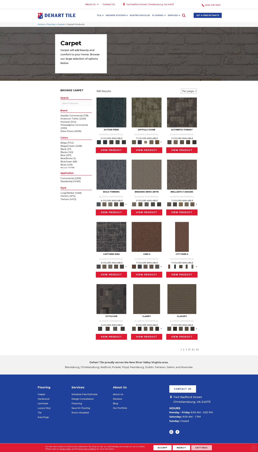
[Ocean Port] (105, 142)
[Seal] (121, 204)
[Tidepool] (111, 112)
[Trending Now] (147, 174)
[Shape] (111, 174)
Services (173, 15)
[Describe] (145, 329)
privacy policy (65, 449)
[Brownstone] (111, 142)
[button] (102, 15)
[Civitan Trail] (107, 329)
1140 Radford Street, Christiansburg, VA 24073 (150, 4)
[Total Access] (159, 204)
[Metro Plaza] (151, 266)
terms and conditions (87, 449)
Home (41, 24)
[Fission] (116, 204)
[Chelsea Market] (147, 237)
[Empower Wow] (186, 204)
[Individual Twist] (182, 142)
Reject (181, 447)
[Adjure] (157, 329)
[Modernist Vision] (145, 142)
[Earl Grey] (117, 142)
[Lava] (110, 204)
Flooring (158, 15)
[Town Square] (157, 266)
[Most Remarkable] (139, 142)
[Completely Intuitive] (180, 204)
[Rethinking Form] (188, 142)
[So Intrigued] (182, 174)
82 (193, 349)
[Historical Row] (122, 329)
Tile (99, 15)
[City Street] (124, 142)
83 (197, 349)
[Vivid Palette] (157, 142)
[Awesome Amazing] (151, 142)
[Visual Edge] (182, 112)
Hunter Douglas (140, 15)
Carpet (61, 24)
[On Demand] (153, 204)
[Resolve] (146, 299)
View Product (111, 150)
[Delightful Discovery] (147, 112)
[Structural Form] (194, 142)
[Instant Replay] (146, 204)
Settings (201, 447)
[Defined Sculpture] (175, 142)
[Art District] (145, 266)
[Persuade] (151, 329)
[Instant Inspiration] (192, 204)
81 (189, 349)
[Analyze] (139, 329)
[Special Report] (140, 204)
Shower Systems (116, 15)
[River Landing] (139, 266)
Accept (162, 447)
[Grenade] (104, 204)
